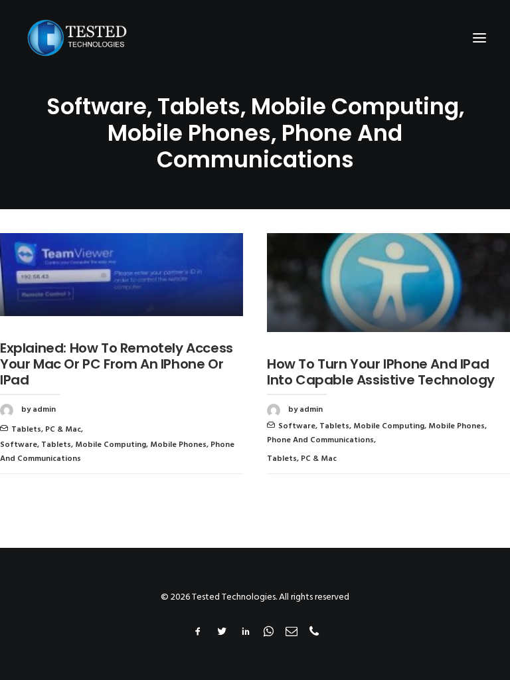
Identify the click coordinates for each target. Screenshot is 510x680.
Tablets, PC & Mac (46, 429)
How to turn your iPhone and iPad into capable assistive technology (381, 372)
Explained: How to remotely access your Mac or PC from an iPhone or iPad (116, 364)
